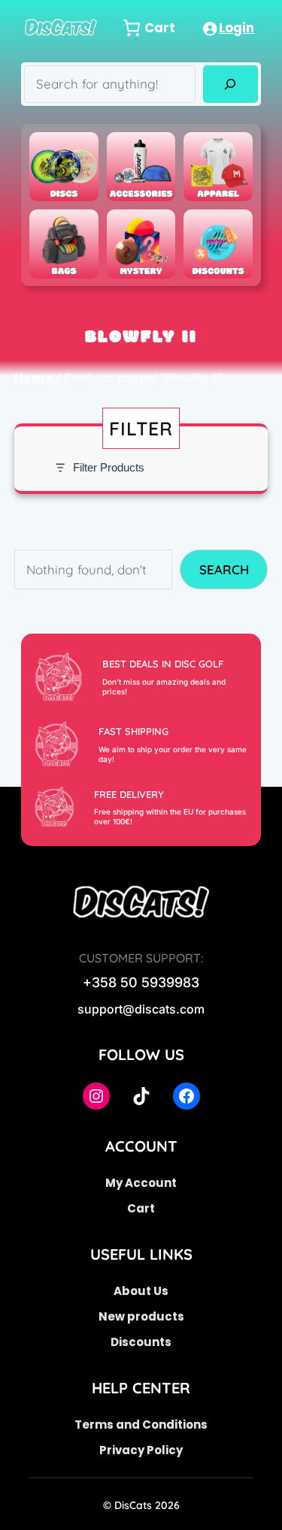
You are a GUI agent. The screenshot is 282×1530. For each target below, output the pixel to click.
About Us (141, 1291)
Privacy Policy (141, 1450)
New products (141, 1316)
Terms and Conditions (141, 1424)
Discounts (141, 1342)
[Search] (230, 84)
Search (224, 569)
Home (33, 378)
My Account (141, 1183)
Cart (141, 1208)
